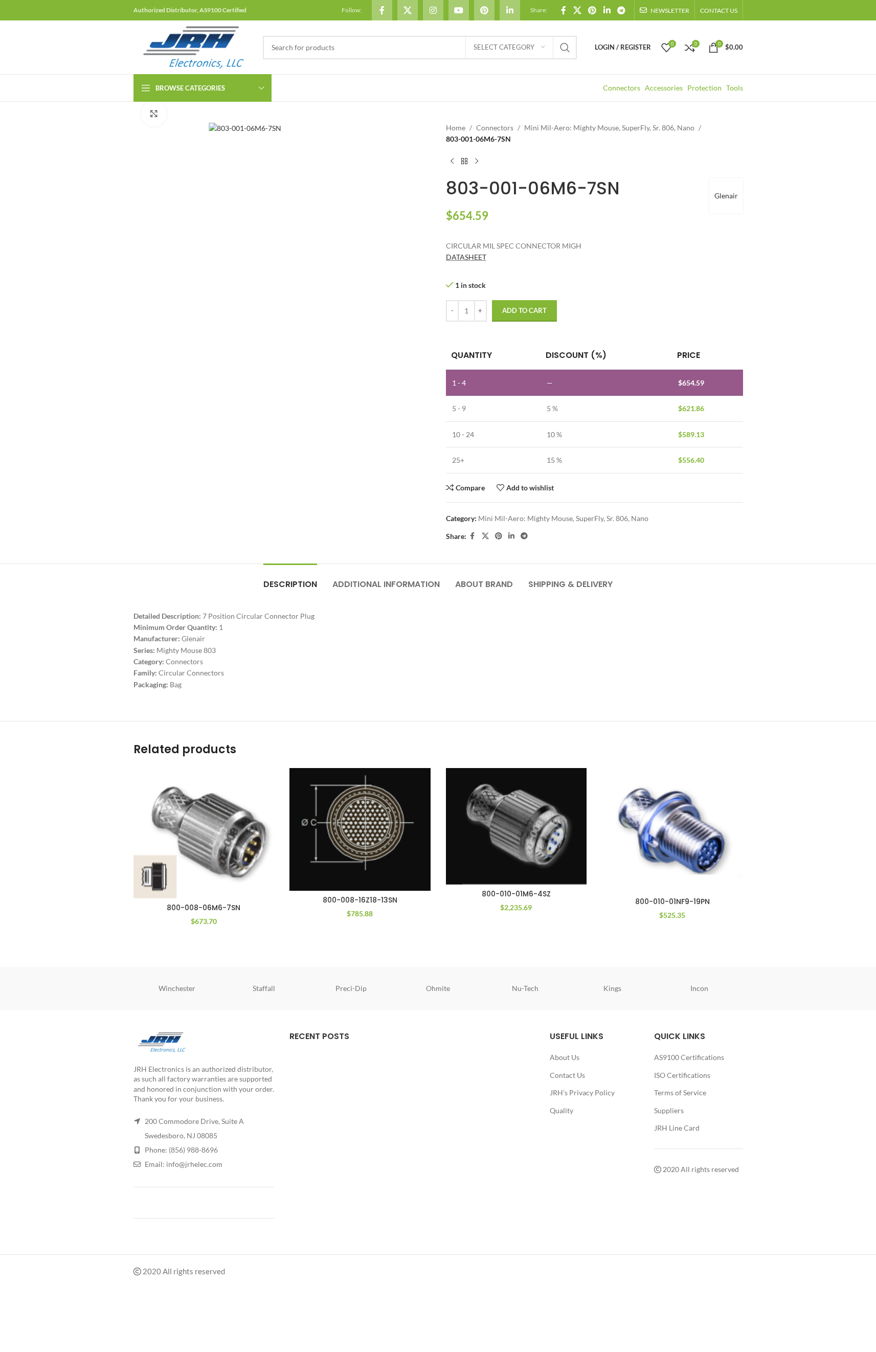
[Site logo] (193, 46)
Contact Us (567, 1075)
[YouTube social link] (458, 10)
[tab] (290, 579)
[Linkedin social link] (510, 10)
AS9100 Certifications (689, 1057)
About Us (564, 1057)
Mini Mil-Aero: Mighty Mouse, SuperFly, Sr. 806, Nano (609, 127)
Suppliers (669, 1110)
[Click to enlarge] (154, 113)
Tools (734, 87)
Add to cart (524, 310)
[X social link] (407, 10)
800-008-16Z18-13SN (360, 900)
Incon (699, 988)
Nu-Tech (525, 988)
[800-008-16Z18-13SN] (360, 829)
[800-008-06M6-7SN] (204, 833)
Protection (704, 87)
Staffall (264, 988)
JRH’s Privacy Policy (582, 1092)
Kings (612, 988)
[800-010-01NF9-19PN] (672, 830)
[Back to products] (464, 161)
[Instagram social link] (433, 10)
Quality (561, 1110)
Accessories (664, 87)
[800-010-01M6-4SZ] (516, 826)
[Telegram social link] (621, 10)
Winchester (177, 988)
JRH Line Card (677, 1127)
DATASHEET (466, 257)
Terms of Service (680, 1092)
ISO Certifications (682, 1075)
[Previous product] (452, 161)
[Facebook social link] (382, 10)
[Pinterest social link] (484, 10)
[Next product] (476, 161)
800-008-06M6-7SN (203, 908)
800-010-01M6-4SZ (516, 894)
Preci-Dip (351, 988)
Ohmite (438, 988)
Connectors (621, 87)
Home (455, 127)
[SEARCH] (565, 47)
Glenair (726, 195)
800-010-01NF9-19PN (672, 901)
